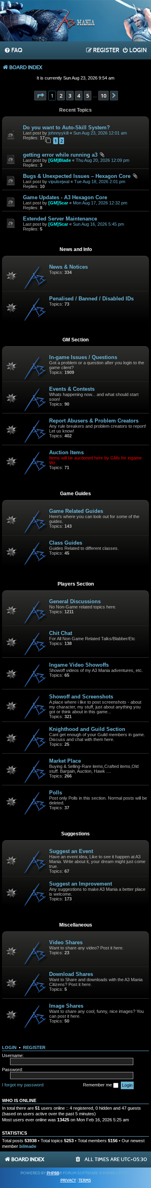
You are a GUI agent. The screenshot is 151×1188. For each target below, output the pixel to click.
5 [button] (87, 95)
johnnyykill (58, 133)
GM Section (75, 340)
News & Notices (68, 267)
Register (34, 1047)
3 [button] (69, 95)
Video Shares (66, 942)
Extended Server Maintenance (60, 219)
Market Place (65, 761)
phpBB (53, 1173)
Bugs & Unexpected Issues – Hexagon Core (76, 176)
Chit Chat (60, 633)
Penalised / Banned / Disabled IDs (91, 299)
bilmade (27, 1146)
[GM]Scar (58, 202)
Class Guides (65, 543)
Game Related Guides (76, 511)
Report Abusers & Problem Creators (94, 421)
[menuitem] (13, 50)
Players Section (76, 584)
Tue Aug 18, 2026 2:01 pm (99, 181)
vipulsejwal (58, 181)
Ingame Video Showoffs (79, 665)
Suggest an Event (71, 851)
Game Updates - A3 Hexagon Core (65, 197)
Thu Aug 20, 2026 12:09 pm (102, 160)
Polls (55, 793)
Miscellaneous (75, 925)
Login (9, 1047)
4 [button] (78, 95)
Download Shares (71, 974)
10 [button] (103, 95)
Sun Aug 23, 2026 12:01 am (100, 133)
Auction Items (66, 452)
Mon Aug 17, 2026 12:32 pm (100, 202)
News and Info (76, 249)
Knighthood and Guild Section (87, 729)
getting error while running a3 (60, 155)
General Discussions (75, 601)
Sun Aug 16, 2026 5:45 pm (98, 224)
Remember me (98, 1084)
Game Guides (75, 493)
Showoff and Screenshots (81, 697)
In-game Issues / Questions (83, 357)
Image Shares (66, 1006)
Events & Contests (72, 389)
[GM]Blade (59, 160)
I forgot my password (22, 1084)
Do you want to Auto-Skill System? (66, 128)
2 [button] (61, 95)
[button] (40, 95)
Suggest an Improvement (80, 884)
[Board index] (75, 21)
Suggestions (75, 834)
